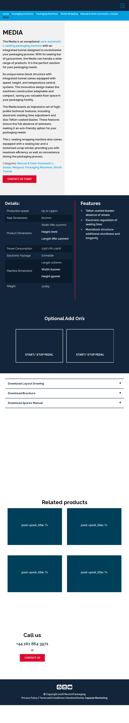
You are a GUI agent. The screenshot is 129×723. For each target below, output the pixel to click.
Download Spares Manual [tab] (25, 403)
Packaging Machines (38, 167)
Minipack (18, 167)
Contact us (32, 657)
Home (6, 14)
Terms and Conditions (51, 698)
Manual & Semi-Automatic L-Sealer (99, 14)
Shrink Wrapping (69, 14)
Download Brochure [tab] (21, 393)
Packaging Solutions (23, 14)
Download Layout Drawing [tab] (26, 383)
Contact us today (19, 179)
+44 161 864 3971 (32, 643)
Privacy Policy (30, 698)
